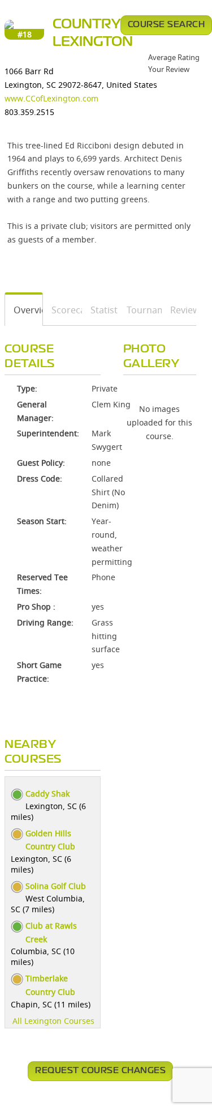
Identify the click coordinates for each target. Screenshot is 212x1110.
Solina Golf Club (55, 886)
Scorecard (62, 310)
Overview (24, 310)
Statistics (100, 310)
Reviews (179, 310)
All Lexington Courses (53, 1020)
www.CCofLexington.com (51, 98)
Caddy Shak (47, 793)
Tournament (140, 310)
